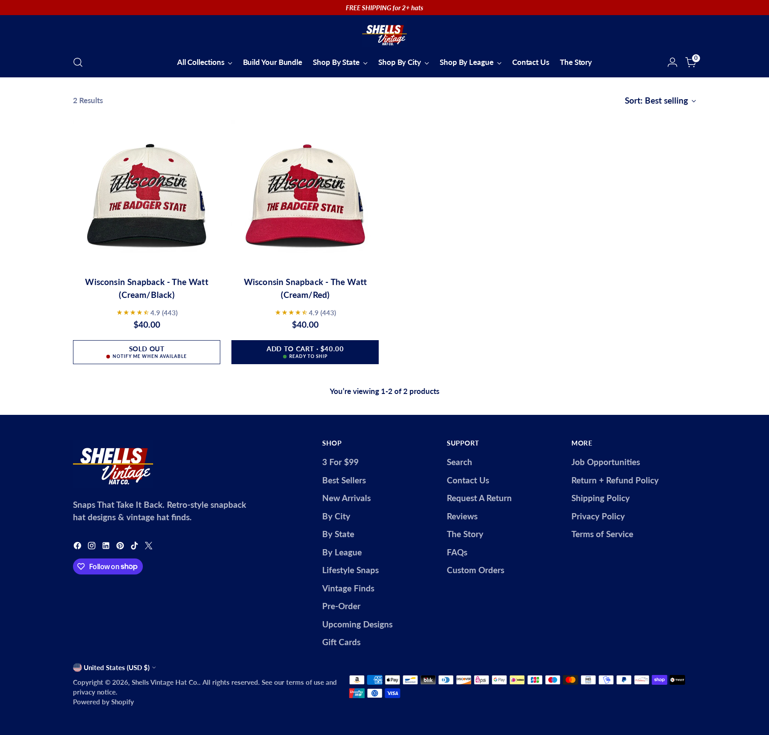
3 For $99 (340, 462)
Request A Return (479, 498)
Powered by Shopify (103, 702)
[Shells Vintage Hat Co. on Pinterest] (121, 547)
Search (459, 462)
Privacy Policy (598, 516)
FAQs (457, 552)
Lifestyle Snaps (350, 570)
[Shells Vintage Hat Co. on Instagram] (92, 547)
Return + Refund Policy (615, 480)
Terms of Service (602, 534)
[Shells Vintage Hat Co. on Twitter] (149, 547)
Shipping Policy (600, 498)
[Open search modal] (78, 62)
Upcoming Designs (357, 624)
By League (342, 552)
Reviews (462, 516)
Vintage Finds (348, 588)
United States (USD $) (117, 667)
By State (338, 534)
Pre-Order (341, 606)
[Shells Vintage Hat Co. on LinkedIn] (106, 547)
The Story (465, 534)
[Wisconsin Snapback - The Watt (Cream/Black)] (146, 194)
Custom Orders (475, 570)
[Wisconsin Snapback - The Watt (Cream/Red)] (305, 194)
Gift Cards (341, 642)
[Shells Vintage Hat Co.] (384, 33)
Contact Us (468, 480)
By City (336, 516)
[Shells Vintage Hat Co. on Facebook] (78, 547)
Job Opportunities (605, 462)
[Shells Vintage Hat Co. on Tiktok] (135, 547)
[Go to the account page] (672, 62)
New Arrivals (346, 498)
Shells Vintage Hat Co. (165, 682)
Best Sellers (344, 480)
